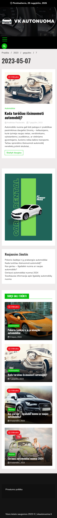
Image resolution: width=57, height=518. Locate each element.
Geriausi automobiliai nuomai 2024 (21, 272)
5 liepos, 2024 (15, 337)
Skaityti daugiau (14, 152)
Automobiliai (10, 108)
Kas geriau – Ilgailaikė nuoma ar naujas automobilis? (28, 415)
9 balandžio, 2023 (17, 421)
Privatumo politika (13, 489)
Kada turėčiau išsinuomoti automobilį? (24, 115)
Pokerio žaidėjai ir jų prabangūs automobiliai (26, 260)
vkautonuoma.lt (44, 514)
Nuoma (12, 409)
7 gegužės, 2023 (35, 123)
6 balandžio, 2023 (17, 463)
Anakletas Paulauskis (16, 123)
